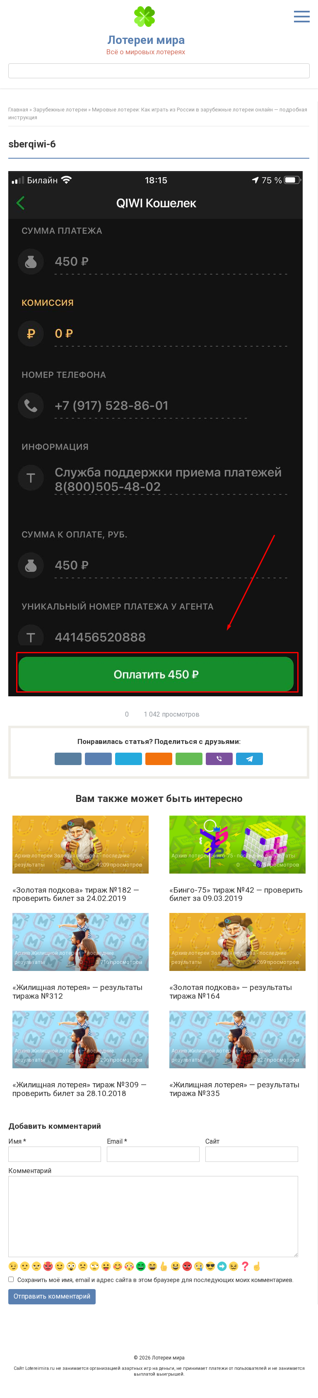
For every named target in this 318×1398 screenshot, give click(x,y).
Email (117, 1141)
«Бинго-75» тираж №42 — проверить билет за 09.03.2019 (236, 894)
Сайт (212, 1141)
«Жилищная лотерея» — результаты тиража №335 (234, 1089)
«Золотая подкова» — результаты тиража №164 (230, 992)
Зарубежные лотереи (60, 109)
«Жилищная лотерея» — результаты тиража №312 (77, 992)
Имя (17, 1141)
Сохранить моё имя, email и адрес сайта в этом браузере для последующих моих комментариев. (155, 1280)
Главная (18, 109)
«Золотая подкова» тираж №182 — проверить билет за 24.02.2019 (75, 894)
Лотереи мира (146, 40)
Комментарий (29, 1171)
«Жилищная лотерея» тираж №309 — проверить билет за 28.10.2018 (79, 1089)
